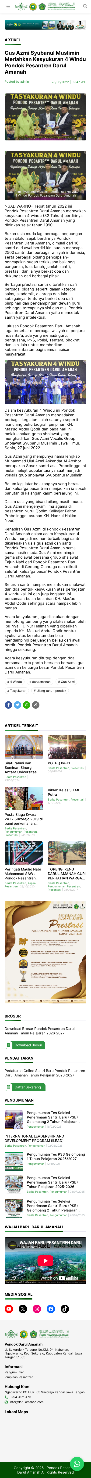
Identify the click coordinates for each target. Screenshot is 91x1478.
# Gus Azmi (66, 682)
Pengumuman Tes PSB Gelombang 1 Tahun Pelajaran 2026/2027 (56, 1156)
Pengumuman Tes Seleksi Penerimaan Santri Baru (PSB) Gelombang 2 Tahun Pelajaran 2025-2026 (52, 1205)
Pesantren (30, 831)
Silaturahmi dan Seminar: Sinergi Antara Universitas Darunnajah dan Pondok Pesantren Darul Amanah (21, 767)
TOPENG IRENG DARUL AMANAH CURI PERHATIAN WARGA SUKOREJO (67, 873)
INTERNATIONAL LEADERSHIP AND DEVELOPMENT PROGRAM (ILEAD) (34, 1138)
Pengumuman (13, 831)
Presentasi (77, 768)
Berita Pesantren (15, 777)
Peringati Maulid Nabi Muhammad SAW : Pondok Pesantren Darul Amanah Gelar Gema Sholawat (23, 873)
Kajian (32, 883)
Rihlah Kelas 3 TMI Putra (63, 792)
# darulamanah (40, 682)
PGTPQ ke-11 (59, 763)
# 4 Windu (14, 682)
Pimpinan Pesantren (19, 1377)
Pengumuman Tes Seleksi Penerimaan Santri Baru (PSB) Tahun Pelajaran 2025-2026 (52, 1182)
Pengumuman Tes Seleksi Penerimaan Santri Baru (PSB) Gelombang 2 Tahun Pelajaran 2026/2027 (52, 1117)
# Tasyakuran (16, 691)
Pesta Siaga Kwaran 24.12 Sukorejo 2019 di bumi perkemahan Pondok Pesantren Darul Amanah (24, 819)
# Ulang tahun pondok (50, 691)
